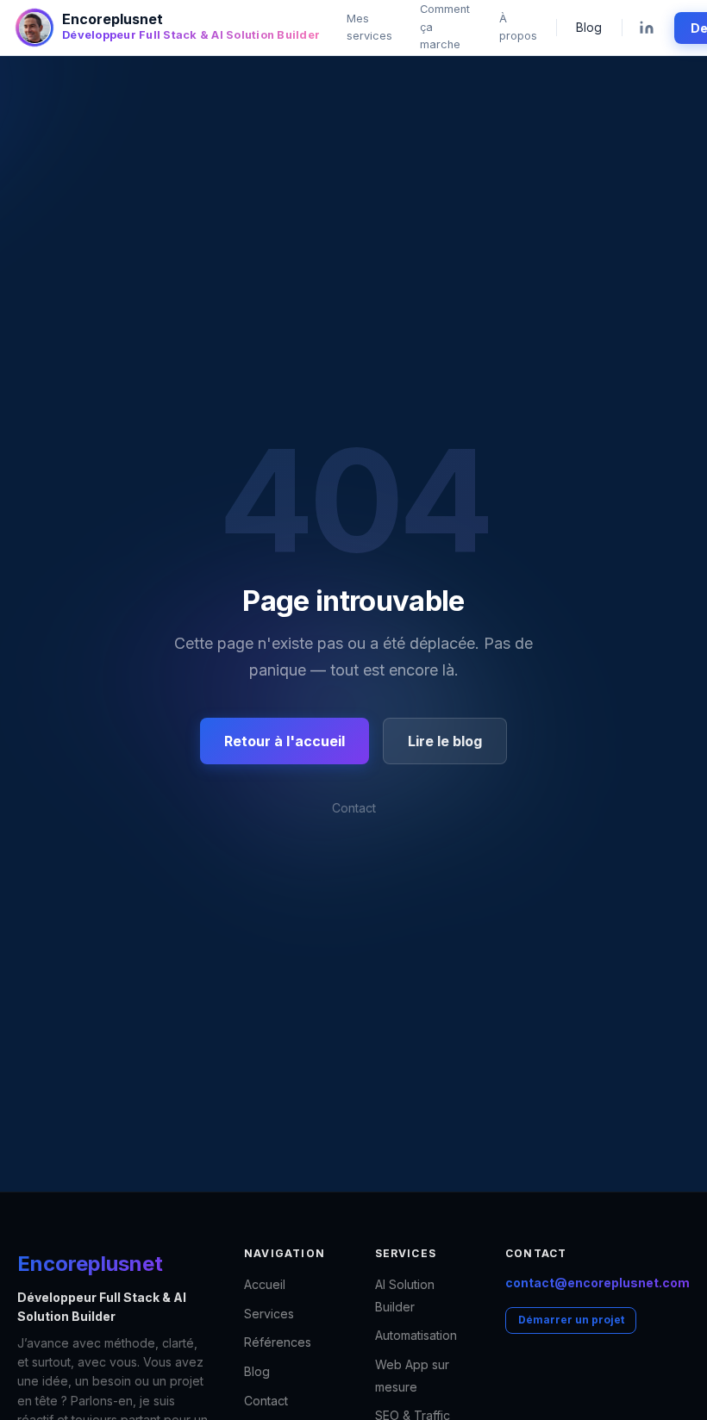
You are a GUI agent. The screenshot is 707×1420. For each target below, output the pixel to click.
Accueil (264, 1284)
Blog (589, 27)
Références (277, 1342)
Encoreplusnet (90, 1263)
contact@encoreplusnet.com (597, 1282)
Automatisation (416, 1335)
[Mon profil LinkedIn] (646, 28)
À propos (518, 27)
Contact (354, 807)
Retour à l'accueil (284, 741)
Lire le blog (445, 741)
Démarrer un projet (571, 1319)
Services (269, 1313)
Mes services (369, 27)
